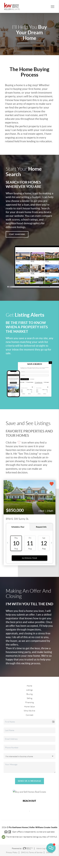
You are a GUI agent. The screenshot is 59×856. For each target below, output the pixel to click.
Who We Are (29, 711)
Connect (29, 715)
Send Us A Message (29, 781)
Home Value (29, 706)
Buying (29, 694)
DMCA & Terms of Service (32, 852)
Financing (29, 702)
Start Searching (17, 234)
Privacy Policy (11, 852)
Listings (29, 690)
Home (29, 686)
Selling (29, 698)
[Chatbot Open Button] (51, 848)
